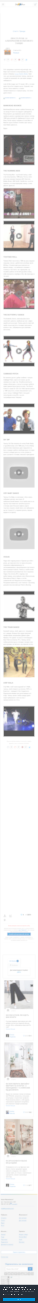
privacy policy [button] (18, 1294)
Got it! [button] (19, 1299)
